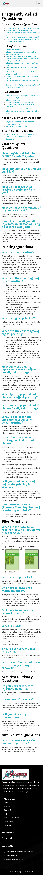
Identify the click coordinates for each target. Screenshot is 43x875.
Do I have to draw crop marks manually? (20, 102)
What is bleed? (11, 107)
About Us (7, 806)
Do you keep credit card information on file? (21, 122)
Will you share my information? (16, 126)
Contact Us (7, 810)
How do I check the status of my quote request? (22, 37)
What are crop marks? (13, 100)
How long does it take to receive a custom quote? (23, 28)
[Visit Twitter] (11, 838)
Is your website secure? (14, 124)
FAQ (5, 814)
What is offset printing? (14, 50)
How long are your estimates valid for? (19, 30)
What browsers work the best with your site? (21, 134)
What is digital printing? (14, 54)
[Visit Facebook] (2, 838)
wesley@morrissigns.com (14, 859)
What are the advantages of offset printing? (21, 52)
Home (6, 802)
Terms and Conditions (11, 818)
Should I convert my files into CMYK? (18, 109)
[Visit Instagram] (7, 838)
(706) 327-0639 (11, 855)
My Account (8, 825)
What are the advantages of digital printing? (21, 56)
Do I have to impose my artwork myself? (20, 104)
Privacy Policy (8, 822)
